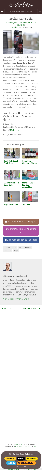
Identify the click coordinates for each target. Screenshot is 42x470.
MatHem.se (14, 130)
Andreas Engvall (26, 23)
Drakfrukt (11, 463)
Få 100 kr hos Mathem (26, 463)
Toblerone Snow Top (31, 308)
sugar (16, 251)
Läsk (16, 27)
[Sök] (2, 11)
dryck (29, 446)
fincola (28, 248)
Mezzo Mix (7, 308)
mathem (7, 251)
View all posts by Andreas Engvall (17, 299)
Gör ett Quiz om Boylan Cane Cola (22, 230)
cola (21, 248)
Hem (11, 27)
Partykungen (31, 458)
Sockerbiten (21, 4)
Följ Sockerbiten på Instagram (22, 221)
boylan (7, 248)
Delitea (21, 458)
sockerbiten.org (18, 444)
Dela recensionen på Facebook (21, 239)
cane (14, 248)
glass (20, 446)
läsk (35, 446)
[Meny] (40, 11)
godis (17, 446)
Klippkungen (10, 458)
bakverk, (25, 446)
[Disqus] (21, 340)
